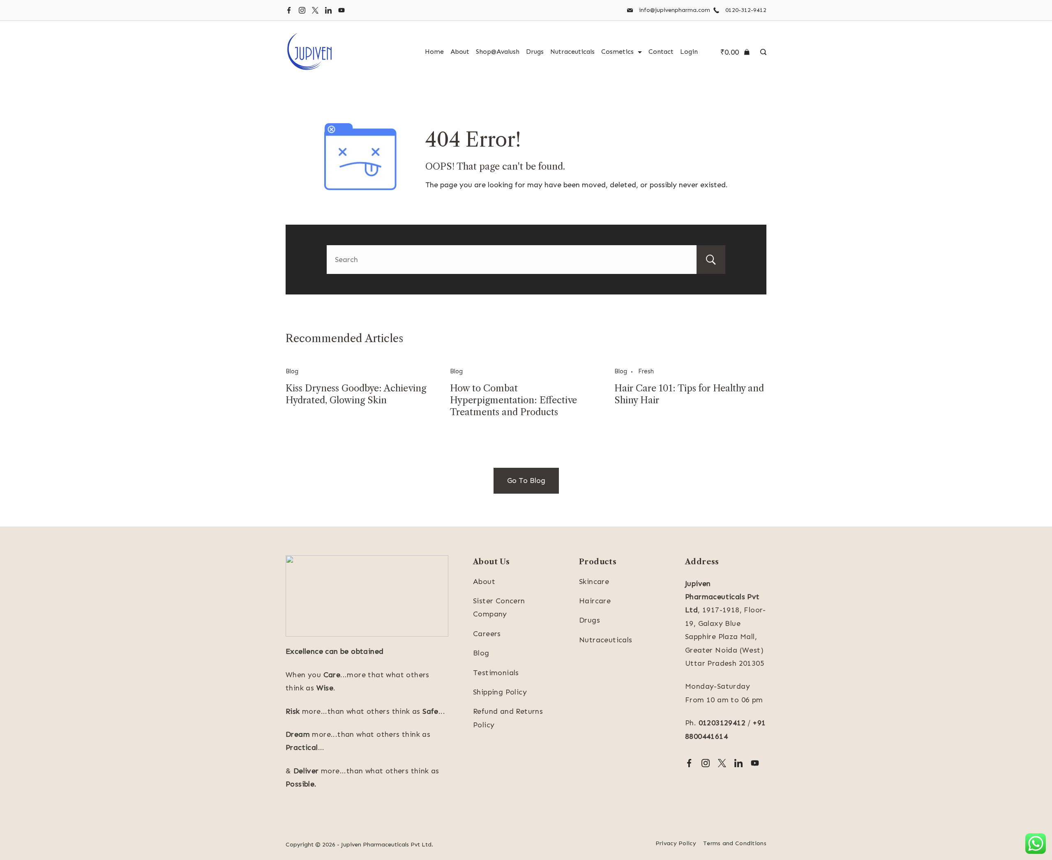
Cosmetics (617, 51)
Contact (661, 51)
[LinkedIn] (328, 10)
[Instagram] (302, 10)
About (459, 51)
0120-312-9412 (745, 10)
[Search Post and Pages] (761, 52)
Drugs (535, 51)
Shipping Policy (500, 692)
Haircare (595, 600)
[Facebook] (289, 10)
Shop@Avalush (497, 51)
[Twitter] (315, 10)
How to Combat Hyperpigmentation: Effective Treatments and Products (513, 400)
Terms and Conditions (734, 843)
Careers (487, 633)
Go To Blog (526, 480)
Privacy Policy (675, 843)
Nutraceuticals (572, 51)
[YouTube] (341, 10)
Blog (292, 371)
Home (434, 51)
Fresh (646, 371)
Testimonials (496, 672)
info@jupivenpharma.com (674, 10)
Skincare (594, 581)
